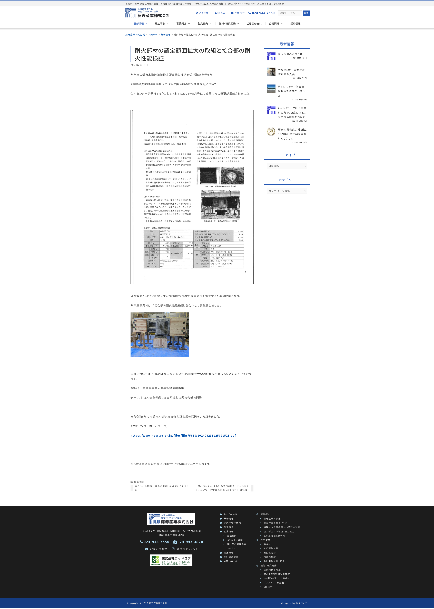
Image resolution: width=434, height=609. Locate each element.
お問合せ (239, 13)
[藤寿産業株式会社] (171, 518)
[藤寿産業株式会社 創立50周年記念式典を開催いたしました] (271, 133)
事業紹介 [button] (181, 23)
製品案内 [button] (203, 23)
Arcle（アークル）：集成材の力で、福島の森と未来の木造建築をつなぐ (292, 112)
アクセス (203, 13)
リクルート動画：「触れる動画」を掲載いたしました (162, 488)
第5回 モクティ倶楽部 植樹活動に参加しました (291, 91)
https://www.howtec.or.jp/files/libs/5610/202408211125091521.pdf (183, 435)
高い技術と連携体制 (274, 535)
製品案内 (265, 539)
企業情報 (229, 531)
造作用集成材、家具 (274, 561)
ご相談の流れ (254, 23)
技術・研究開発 (269, 565)
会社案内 (232, 535)
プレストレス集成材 (274, 582)
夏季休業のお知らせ (290, 54)
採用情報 (295, 23)
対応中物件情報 (232, 522)
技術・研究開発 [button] (227, 23)
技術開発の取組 (272, 569)
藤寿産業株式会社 (158, 603)
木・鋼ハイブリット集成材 (277, 578)
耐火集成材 (270, 552)
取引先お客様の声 (236, 544)
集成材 (267, 544)
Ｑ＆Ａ (221, 13)
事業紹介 (265, 514)
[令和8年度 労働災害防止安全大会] (271, 74)
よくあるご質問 (235, 539)
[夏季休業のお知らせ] (271, 58)
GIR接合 (268, 586)
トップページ (231, 514)
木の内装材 (270, 557)
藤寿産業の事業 (272, 518)
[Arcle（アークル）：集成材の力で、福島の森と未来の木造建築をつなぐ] (271, 112)
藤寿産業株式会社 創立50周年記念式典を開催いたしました (292, 134)
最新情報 (139, 482)
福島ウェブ (301, 603)
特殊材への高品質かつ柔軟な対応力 (283, 527)
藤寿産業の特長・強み (275, 522)
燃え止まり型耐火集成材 (277, 573)
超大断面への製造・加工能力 (279, 531)
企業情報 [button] (274, 23)
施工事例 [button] (160, 23)
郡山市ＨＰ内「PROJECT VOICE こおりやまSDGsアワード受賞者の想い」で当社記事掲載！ (222, 488)
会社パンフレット (187, 549)
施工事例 (229, 527)
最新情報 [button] (139, 23)
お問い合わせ (158, 549)
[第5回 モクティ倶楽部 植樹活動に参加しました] (271, 91)
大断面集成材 (271, 548)
